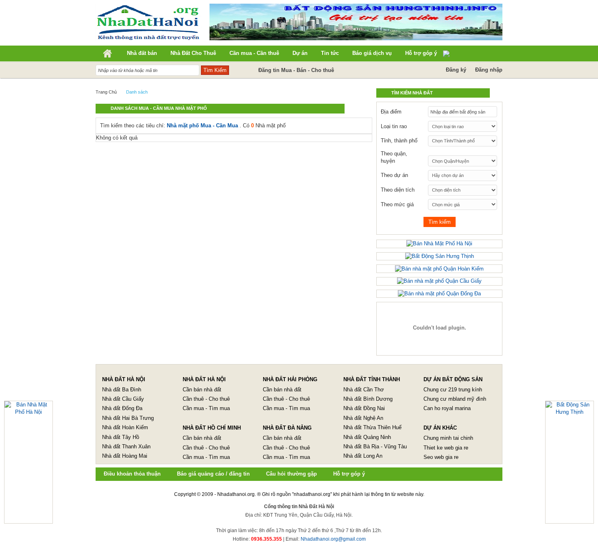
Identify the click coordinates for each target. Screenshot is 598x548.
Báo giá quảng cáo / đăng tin (213, 474)
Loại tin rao (394, 126)
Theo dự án (394, 175)
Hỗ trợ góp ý (349, 474)
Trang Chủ (106, 92)
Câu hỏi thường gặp (291, 474)
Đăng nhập (488, 70)
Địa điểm (391, 112)
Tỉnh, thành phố (399, 141)
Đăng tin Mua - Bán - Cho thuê (296, 70)
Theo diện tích (398, 190)
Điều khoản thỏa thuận (132, 474)
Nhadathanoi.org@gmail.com (333, 539)
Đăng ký (456, 70)
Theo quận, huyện (394, 157)
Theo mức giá (397, 204)
